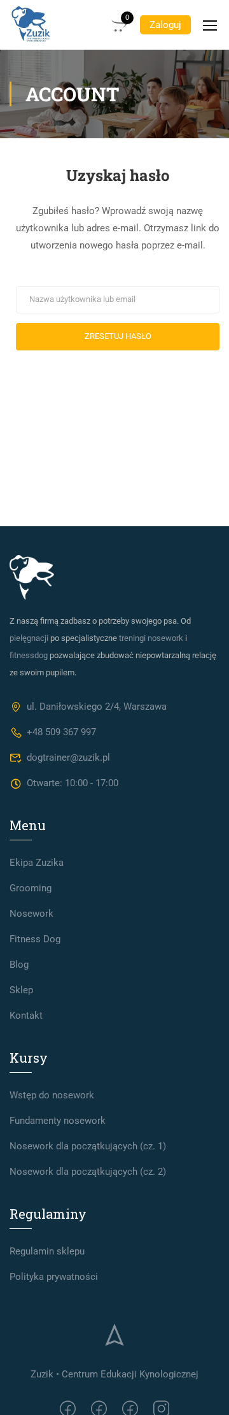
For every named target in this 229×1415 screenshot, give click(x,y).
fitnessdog (29, 655)
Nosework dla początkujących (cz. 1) (88, 1146)
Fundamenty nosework (58, 1120)
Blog (19, 964)
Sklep (21, 990)
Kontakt (26, 1015)
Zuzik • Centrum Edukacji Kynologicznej (114, 1374)
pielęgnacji (29, 638)
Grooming (31, 888)
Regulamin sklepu (47, 1251)
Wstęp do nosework (52, 1095)
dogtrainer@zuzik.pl (68, 757)
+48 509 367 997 (61, 732)
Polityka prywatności (54, 1276)
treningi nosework (151, 638)
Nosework (31, 913)
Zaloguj (165, 25)
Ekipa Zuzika (37, 862)
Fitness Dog (35, 939)
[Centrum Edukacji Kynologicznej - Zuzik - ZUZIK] (31, 25)
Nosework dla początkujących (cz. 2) (88, 1171)
